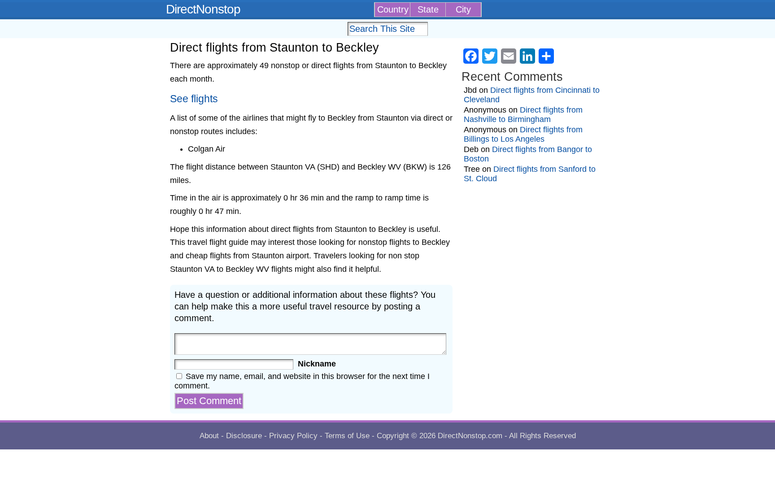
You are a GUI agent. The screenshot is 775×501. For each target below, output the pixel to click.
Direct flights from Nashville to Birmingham (523, 114)
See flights (194, 99)
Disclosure (244, 435)
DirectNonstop (203, 9)
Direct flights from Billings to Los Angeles (523, 134)
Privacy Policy (293, 435)
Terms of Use (347, 435)
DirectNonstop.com (470, 435)
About (209, 435)
